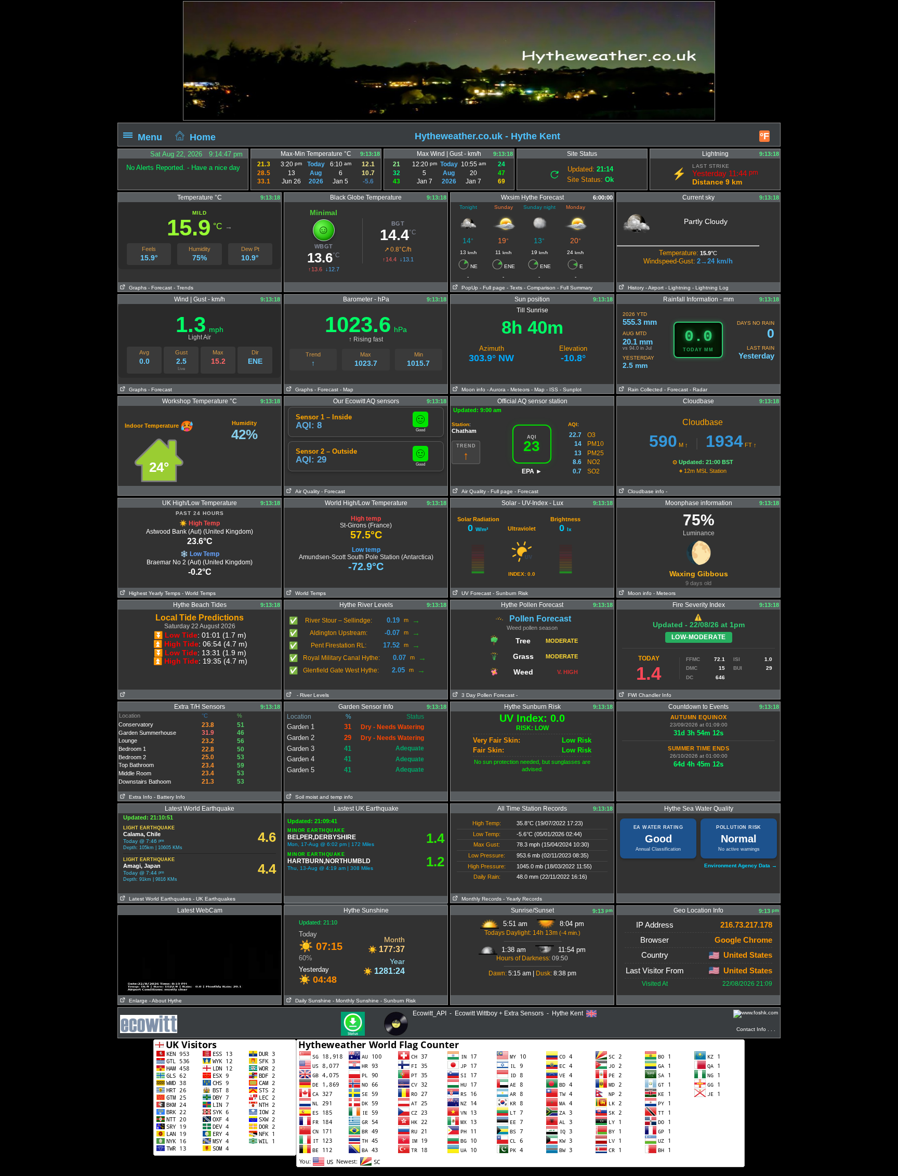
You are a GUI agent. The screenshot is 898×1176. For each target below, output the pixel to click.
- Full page (492, 287)
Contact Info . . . (755, 1029)
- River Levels (313, 695)
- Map (346, 389)
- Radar (698, 389)
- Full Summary (574, 287)
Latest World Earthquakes (158, 899)
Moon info (471, 389)
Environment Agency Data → (740, 865)
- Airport (654, 287)
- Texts (513, 287)
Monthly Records (479, 899)
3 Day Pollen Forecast (486, 695)
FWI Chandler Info (648, 695)
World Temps (309, 593)
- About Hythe (165, 1000)
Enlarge (137, 1000)
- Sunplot (571, 389)
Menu (150, 136)
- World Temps (199, 593)
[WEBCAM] (199, 918)
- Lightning (678, 287)
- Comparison (540, 287)
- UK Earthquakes (214, 899)
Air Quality (306, 491)
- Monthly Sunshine (356, 1000)
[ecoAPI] (148, 1018)
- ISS (552, 389)
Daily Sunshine (311, 1000)
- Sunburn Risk (510, 593)
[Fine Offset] (755, 1013)
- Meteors (518, 389)
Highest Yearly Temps (153, 593)
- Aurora (496, 389)
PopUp (468, 287)
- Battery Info (169, 797)
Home (202, 136)
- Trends (183, 287)
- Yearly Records (522, 899)
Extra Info (139, 797)
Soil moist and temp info (322, 797)
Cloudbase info (644, 491)
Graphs (136, 287)
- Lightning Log (710, 287)
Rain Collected (644, 389)
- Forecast (160, 287)
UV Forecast (474, 593)
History (634, 287)
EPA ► (532, 471)
